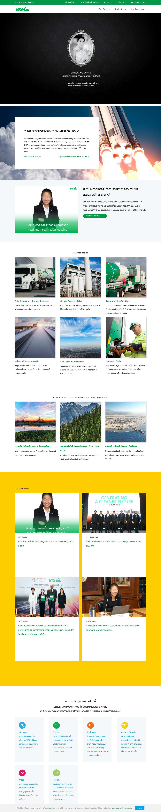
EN (144, 2)
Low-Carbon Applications (72, 361)
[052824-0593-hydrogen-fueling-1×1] (126, 337)
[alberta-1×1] (80, 422)
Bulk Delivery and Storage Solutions (32, 301)
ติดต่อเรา (31, 2)
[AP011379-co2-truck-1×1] (35, 277)
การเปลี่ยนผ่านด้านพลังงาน (90, 2)
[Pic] (80, 337)
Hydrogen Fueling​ (114, 361)
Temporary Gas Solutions (118, 301)
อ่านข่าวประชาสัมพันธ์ (31, 156)
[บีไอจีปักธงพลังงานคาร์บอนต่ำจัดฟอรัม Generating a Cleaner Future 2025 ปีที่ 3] (114, 513)
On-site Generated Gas (71, 301)
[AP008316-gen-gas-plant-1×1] (80, 277)
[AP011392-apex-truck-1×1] (126, 277)
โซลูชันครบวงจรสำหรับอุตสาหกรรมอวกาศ (73, 156)
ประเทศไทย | (138, 2)
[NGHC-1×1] (125, 422)
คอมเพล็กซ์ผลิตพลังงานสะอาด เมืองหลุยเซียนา (32, 446)
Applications (137, 9)
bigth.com (52, 808)
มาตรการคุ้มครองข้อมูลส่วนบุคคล (121, 808)
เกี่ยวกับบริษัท (69, 2)
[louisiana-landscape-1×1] (35, 422)
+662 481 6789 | (21, 2)
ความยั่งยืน (107, 2)
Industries (120, 9)
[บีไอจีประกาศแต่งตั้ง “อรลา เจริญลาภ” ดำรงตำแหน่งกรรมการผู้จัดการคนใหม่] (47, 513)
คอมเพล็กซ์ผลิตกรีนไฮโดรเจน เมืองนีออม (121, 446)
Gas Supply (104, 9)
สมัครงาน (121, 2)
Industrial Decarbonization (27, 361)
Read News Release (94, 216)
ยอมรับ (140, 808)
